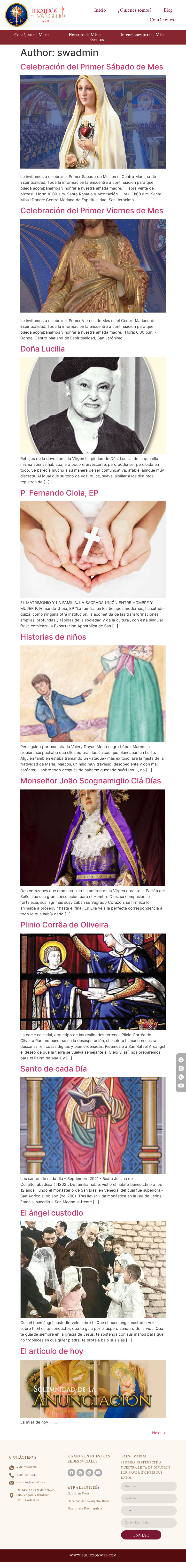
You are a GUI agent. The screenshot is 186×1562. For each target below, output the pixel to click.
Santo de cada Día (53, 1068)
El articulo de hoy (51, 1351)
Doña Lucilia (42, 348)
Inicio (100, 10)
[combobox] (126, 1510)
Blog (168, 10)
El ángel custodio (51, 1212)
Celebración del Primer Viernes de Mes (91, 210)
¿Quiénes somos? (135, 10)
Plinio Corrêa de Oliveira (64, 924)
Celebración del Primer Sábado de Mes (91, 66)
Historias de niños (53, 637)
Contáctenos (162, 19)
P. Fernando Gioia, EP (59, 493)
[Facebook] (181, 1060)
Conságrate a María (31, 34)
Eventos (96, 39)
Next (159, 1432)
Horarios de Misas (85, 34)
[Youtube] (181, 1085)
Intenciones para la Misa (142, 34)
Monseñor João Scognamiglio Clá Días (90, 780)
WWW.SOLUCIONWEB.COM (93, 1555)
